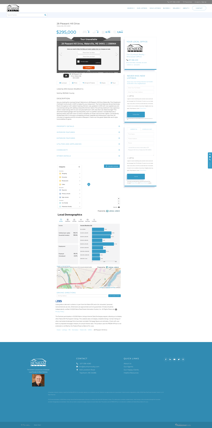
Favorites (188, 2)
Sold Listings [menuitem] (155, 8)
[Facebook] (166, 359)
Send (136, 176)
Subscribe (136, 114)
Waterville (83, 330)
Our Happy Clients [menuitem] (131, 370)
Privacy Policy (59, 312)
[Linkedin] (170, 359)
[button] (45, 15)
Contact (199, 8)
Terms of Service (144, 183)
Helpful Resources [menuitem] (131, 373)
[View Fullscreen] (59, 276)
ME (69, 330)
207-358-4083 (174, 2)
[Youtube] (174, 359)
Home (58, 330)
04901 (90, 330)
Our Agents (137, 64)
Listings (64, 330)
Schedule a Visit (147, 129)
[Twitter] (179, 359)
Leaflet (101, 287)
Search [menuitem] (130, 8)
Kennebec (75, 330)
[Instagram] (183, 359)
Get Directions (114, 295)
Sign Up (204, 2)
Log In (198, 2)
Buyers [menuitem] (166, 8)
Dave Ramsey (43, 372)
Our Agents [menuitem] (128, 367)
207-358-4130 (133, 60)
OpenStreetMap (110, 287)
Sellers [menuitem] (176, 8)
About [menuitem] (185, 8)
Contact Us (130, 64)
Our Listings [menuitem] (142, 8)
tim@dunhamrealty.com (89, 367)
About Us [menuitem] (127, 364)
